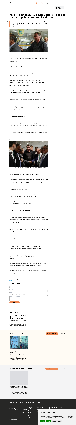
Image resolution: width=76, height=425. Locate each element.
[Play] (63, 8)
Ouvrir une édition (31, 410)
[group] (63, 7)
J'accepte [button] (43, 421)
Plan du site (31, 423)
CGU (29, 417)
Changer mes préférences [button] (56, 421)
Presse (29, 415)
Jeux (37, 417)
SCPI (37, 411)
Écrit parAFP (12, 53)
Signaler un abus (31, 419)
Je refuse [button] (48, 421)
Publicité (30, 414)
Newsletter (24, 412)
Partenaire (30, 412)
